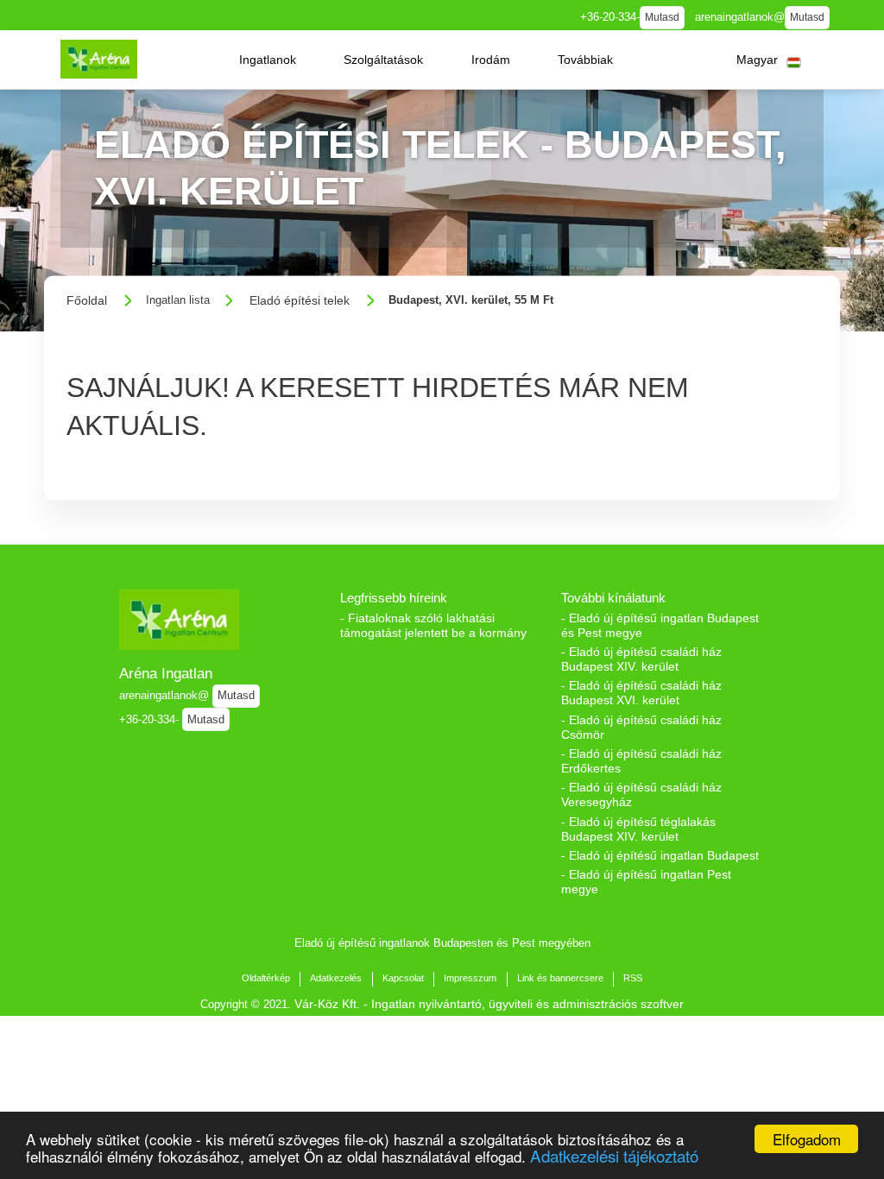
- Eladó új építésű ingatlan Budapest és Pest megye (660, 625)
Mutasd (662, 17)
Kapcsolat (403, 978)
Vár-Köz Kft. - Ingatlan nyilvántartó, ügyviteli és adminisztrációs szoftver (489, 1004)
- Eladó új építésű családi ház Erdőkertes (641, 761)
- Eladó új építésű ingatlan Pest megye (646, 881)
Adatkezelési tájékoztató (614, 1155)
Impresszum (470, 978)
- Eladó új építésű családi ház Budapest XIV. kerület (641, 659)
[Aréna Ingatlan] (98, 59)
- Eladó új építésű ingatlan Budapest (660, 855)
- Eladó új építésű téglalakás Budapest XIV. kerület (638, 829)
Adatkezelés (336, 978)
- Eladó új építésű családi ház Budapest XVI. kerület (641, 692)
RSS (632, 978)
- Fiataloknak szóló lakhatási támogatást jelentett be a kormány (433, 625)
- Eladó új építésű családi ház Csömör (641, 727)
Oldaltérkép (266, 978)
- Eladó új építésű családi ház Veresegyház (641, 794)
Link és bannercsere (560, 978)
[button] (267, 59)
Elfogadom (807, 1139)
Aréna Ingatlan (165, 673)
